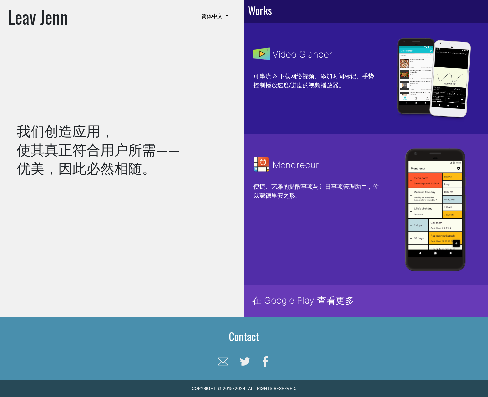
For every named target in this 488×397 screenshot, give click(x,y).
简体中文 (213, 16)
